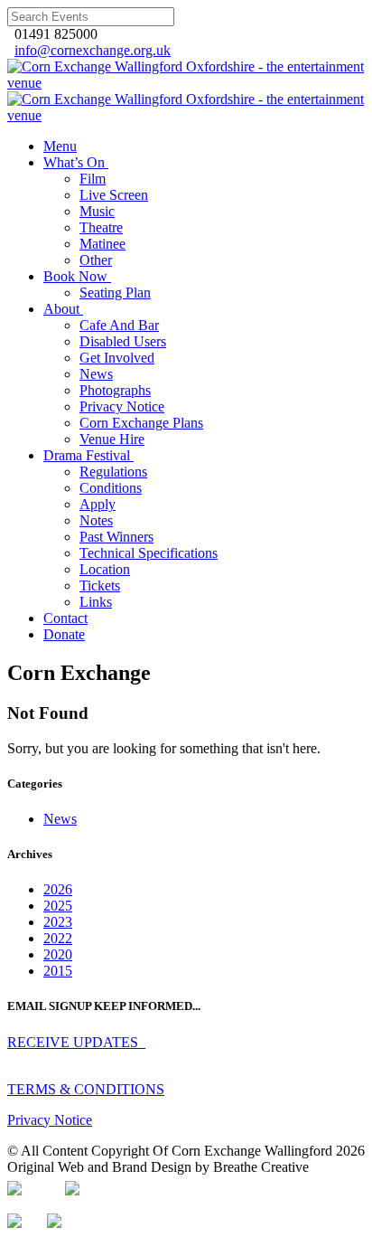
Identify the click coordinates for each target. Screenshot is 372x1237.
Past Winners (116, 536)
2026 (57, 889)
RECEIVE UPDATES (76, 1042)
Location (104, 569)
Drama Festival (86, 455)
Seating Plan (115, 292)
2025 (57, 905)
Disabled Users (122, 341)
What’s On (74, 162)
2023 (57, 922)
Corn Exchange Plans (141, 422)
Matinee (102, 243)
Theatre (101, 227)
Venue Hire (111, 439)
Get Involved (116, 357)
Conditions (110, 488)
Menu (60, 146)
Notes (96, 520)
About (61, 308)
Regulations (113, 471)
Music (97, 211)
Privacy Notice (121, 406)
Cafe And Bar (119, 325)
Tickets (99, 585)
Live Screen (113, 195)
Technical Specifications (148, 553)
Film (92, 178)
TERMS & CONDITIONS (85, 1089)
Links (95, 601)
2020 (57, 954)
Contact (65, 618)
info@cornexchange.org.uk (92, 50)
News (96, 374)
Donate (64, 634)
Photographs (115, 390)
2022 (57, 938)
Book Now (75, 276)
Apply (97, 504)
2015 (57, 970)
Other (95, 260)
